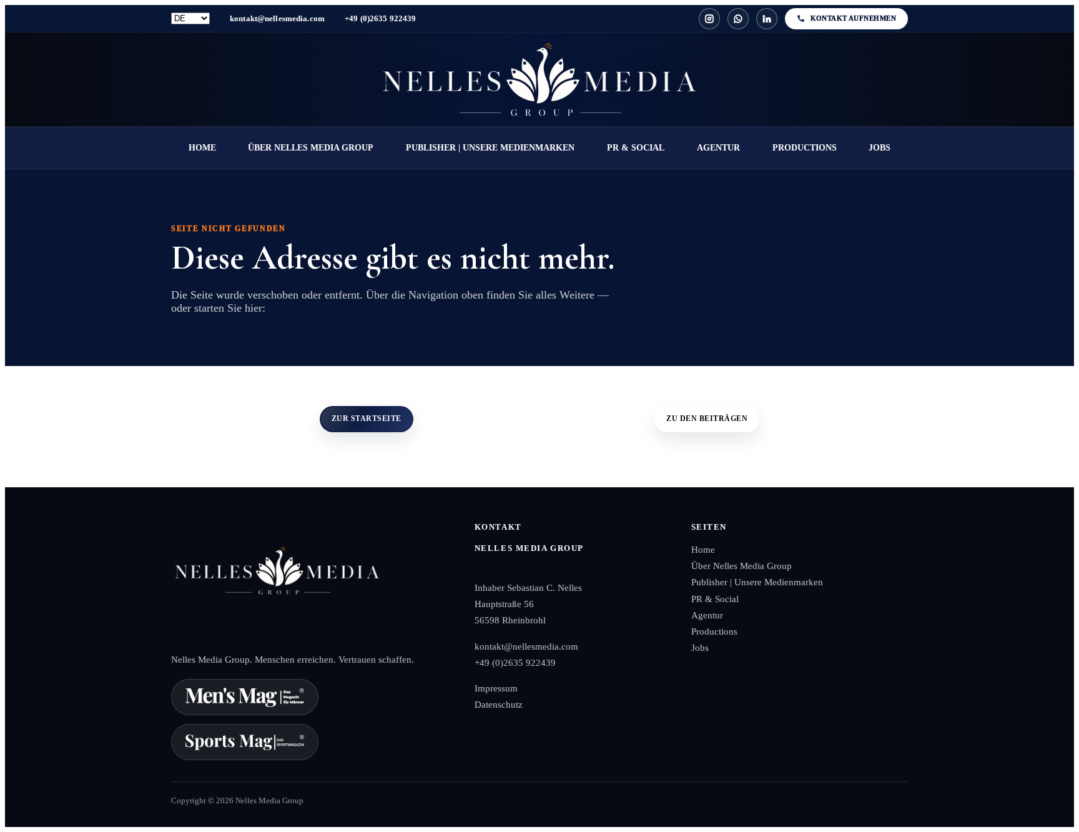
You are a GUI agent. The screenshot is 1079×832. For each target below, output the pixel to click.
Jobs (879, 147)
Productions (804, 147)
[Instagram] (709, 18)
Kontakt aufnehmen (853, 18)
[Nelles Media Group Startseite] (539, 79)
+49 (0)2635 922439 (380, 18)
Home (202, 147)
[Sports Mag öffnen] (244, 742)
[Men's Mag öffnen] (244, 697)
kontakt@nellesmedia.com (277, 18)
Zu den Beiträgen (706, 418)
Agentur (718, 147)
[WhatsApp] (738, 18)
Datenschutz (499, 705)
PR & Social (635, 147)
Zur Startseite (367, 418)
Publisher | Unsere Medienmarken (490, 147)
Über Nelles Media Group (310, 147)
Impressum (496, 688)
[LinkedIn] (766, 18)
